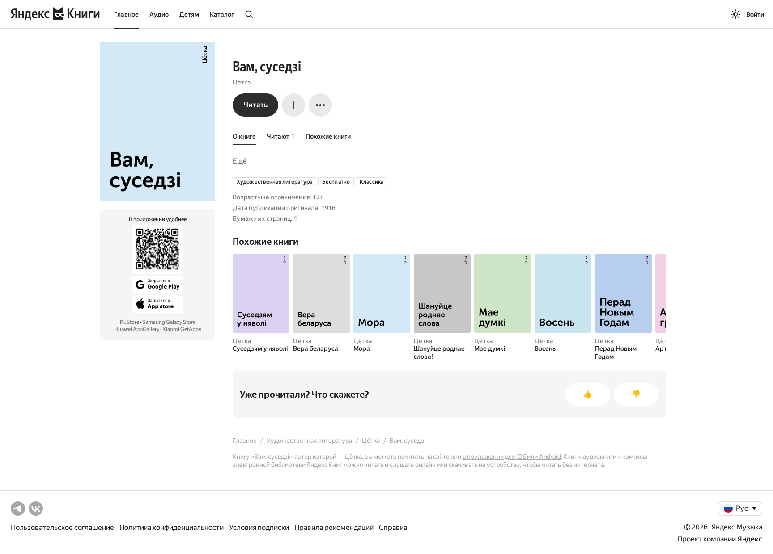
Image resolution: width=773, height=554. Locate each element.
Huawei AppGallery (136, 329)
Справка (393, 527)
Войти (755, 14)
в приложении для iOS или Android (512, 456)
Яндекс (749, 539)
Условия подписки (259, 527)
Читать (255, 105)
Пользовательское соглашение (62, 527)
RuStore (129, 322)
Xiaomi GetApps (181, 329)
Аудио (159, 14)
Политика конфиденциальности (171, 527)
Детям (189, 14)
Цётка (242, 82)
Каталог (222, 14)
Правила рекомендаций (334, 527)
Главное (126, 14)
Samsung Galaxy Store (168, 322)
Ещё (240, 161)
